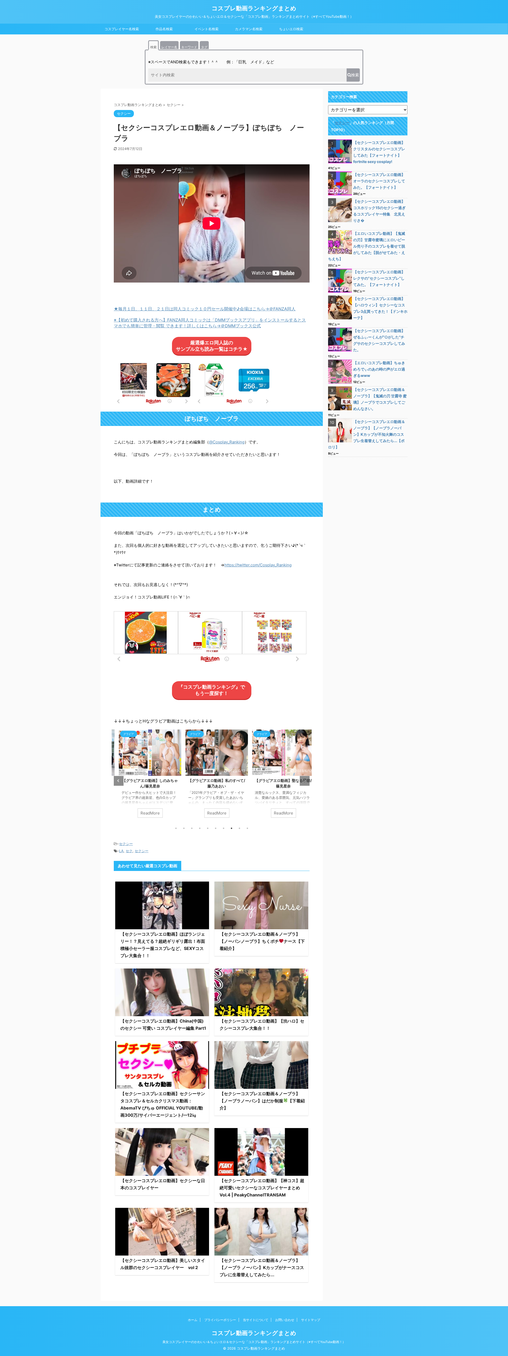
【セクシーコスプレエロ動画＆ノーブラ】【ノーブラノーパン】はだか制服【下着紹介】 (262, 1101)
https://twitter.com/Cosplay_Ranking (258, 564)
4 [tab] (199, 828)
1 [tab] (176, 828)
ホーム (192, 1320)
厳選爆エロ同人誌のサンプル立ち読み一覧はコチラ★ (212, 346)
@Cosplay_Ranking (226, 441)
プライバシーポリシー (220, 1320)
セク (129, 851)
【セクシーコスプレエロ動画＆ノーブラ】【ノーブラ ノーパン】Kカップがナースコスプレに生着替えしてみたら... (262, 1267)
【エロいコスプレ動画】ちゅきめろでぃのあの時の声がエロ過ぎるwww (379, 369)
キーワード (189, 47)
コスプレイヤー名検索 (122, 29)
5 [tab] (207, 828)
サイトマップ (310, 1320)
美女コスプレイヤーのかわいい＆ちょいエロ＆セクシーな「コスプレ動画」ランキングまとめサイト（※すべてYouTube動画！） (254, 1342)
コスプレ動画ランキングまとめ (254, 8)
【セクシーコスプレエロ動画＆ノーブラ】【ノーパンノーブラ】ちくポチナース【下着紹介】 (262, 941)
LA (121, 851)
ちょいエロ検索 (291, 29)
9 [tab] (239, 828)
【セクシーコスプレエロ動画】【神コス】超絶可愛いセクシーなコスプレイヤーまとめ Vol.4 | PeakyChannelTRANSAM (262, 1187)
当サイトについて (255, 1320)
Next (305, 781)
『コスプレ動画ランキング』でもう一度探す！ (211, 690)
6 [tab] (215, 828)
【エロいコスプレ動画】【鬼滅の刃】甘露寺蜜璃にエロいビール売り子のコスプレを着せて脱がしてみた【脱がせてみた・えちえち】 (366, 246)
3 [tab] (191, 828)
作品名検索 (164, 29)
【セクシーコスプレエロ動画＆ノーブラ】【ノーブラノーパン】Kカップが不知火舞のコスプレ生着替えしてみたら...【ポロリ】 (366, 434)
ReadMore (145, 813)
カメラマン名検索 (248, 29)
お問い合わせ (284, 1320)
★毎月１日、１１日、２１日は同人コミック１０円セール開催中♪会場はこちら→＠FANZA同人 (205, 308)
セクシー (126, 844)
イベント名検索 (206, 29)
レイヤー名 (169, 47)
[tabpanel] (145, 776)
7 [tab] (223, 828)
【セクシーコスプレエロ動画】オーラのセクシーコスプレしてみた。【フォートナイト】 (379, 181)
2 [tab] (184, 828)
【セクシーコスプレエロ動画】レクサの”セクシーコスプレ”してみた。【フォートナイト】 (379, 278)
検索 (153, 47)
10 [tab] (247, 828)
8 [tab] (231, 828)
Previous (119, 781)
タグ (204, 47)
